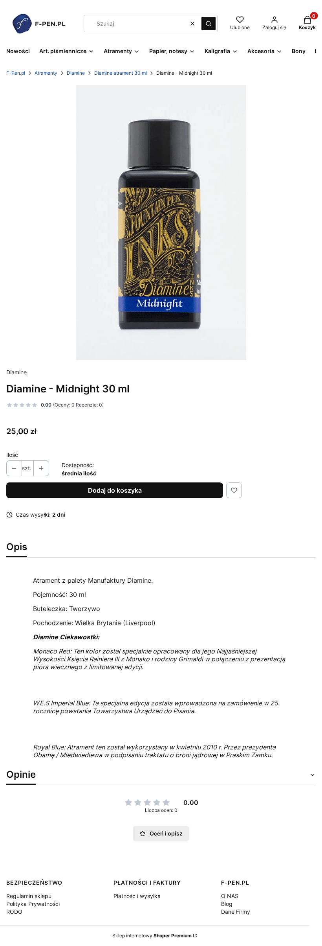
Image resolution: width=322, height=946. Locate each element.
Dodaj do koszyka (115, 490)
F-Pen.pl (15, 73)
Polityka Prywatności (33, 903)
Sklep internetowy (152, 936)
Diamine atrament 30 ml (120, 73)
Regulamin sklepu (28, 896)
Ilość (12, 454)
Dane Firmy (235, 911)
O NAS (229, 896)
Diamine (76, 73)
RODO (14, 911)
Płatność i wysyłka (137, 896)
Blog (226, 903)
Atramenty (46, 73)
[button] (208, 23)
